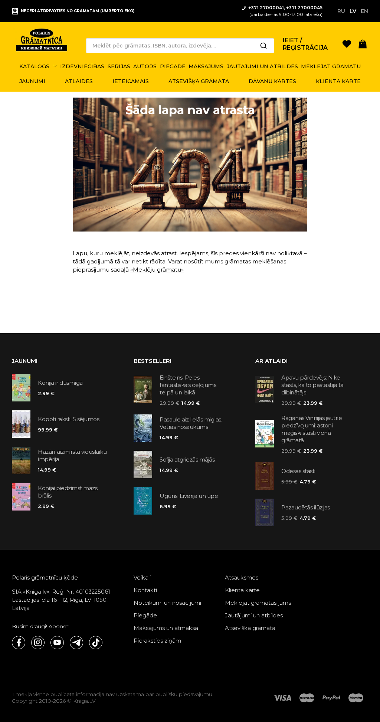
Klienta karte (242, 590)
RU (341, 11)
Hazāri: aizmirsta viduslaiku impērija (72, 455)
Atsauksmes (241, 577)
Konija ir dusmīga (60, 382)
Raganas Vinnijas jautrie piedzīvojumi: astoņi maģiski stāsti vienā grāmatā (311, 429)
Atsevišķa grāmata (250, 627)
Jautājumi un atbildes (254, 615)
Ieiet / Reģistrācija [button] (305, 44)
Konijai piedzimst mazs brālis (67, 492)
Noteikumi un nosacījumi (167, 602)
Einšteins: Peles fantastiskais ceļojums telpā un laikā (188, 385)
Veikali (142, 577)
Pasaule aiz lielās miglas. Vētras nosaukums (191, 423)
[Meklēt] (263, 46)
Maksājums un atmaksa (166, 627)
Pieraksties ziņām (157, 640)
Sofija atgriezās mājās (187, 459)
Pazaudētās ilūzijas (305, 507)
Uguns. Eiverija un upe (189, 495)
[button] (362, 43)
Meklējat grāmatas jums (258, 602)
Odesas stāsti (298, 471)
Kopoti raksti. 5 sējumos (68, 419)
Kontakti (145, 590)
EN (364, 11)
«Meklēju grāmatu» (157, 269)
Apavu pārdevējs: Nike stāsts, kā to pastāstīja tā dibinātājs (312, 385)
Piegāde (145, 615)
